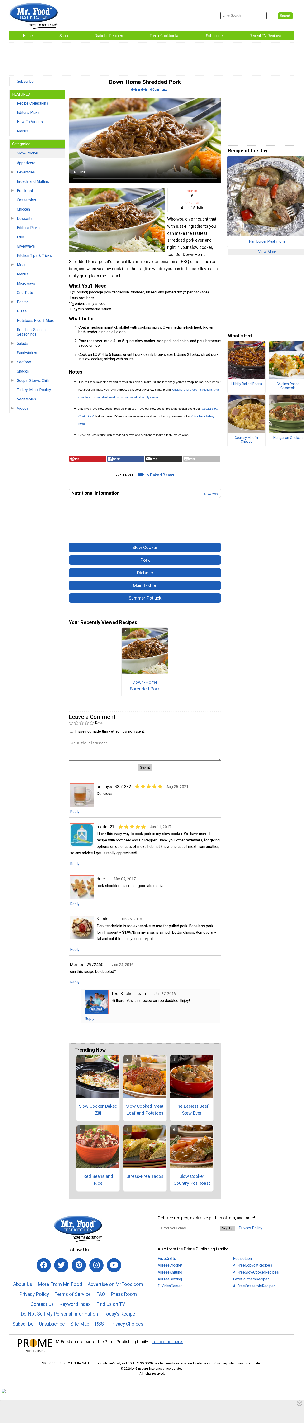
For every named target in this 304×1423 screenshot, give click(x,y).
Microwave (26, 283)
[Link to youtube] (114, 1265)
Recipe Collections (32, 103)
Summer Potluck (145, 598)
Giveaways (26, 246)
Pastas (23, 302)
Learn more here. (167, 1341)
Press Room (124, 1294)
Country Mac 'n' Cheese (246, 440)
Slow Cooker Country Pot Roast (192, 1179)
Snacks (23, 371)
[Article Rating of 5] (139, 89)
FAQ (100, 1294)
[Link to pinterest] (79, 1265)
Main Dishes (145, 585)
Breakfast (25, 190)
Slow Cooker (145, 547)
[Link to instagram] (96, 1265)
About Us (22, 1284)
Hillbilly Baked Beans (155, 475)
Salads (22, 343)
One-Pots (25, 292)
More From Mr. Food (60, 1284)
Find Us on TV (110, 1304)
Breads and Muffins (33, 181)
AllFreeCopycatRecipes (252, 1265)
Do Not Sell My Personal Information (59, 1314)
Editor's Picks (28, 112)
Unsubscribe (52, 1324)
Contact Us (42, 1304)
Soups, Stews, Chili (33, 380)
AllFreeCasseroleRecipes (254, 1286)
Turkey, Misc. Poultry (34, 390)
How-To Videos (30, 122)
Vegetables (26, 399)
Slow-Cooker (27, 153)
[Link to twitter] (61, 1265)
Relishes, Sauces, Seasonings (31, 332)
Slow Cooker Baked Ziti (98, 1109)
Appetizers (26, 163)
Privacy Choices (126, 1324)
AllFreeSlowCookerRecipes (256, 1272)
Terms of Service (73, 1294)
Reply (75, 811)
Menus (22, 131)
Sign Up (227, 1228)
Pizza (22, 311)
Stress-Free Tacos (144, 1176)
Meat (21, 265)
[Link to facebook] (44, 1265)
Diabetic (145, 573)
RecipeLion (242, 1258)
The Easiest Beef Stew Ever (192, 1109)
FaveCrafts (167, 1258)
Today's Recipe (119, 1314)
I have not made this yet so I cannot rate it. (110, 731)
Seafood (24, 362)
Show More (211, 493)
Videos (23, 408)
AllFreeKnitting (170, 1272)
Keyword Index (74, 1304)
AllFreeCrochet (170, 1265)
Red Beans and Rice (98, 1179)
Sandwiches (27, 353)
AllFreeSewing (170, 1279)
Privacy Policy (34, 1294)
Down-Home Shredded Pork (145, 685)
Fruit (20, 237)
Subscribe (25, 81)
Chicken (23, 209)
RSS (99, 1324)
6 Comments (158, 89)
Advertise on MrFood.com (115, 1284)
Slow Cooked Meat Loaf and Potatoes (144, 1109)
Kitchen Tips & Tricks (34, 255)
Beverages (26, 172)
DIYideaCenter (170, 1286)
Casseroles (26, 200)
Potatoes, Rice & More (35, 320)
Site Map (80, 1324)
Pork (145, 560)
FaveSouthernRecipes (251, 1279)
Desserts (25, 218)
